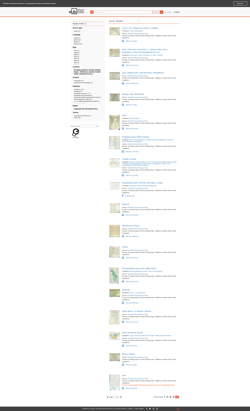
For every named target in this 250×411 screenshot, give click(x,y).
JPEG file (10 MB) (131, 41)
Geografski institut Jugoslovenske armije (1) (87, 97)
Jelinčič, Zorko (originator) (140, 165)
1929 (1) (76, 60)
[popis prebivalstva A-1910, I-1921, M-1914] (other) (146, 271)
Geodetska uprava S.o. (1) (82, 93)
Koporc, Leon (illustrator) (138, 293)
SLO (166, 12)
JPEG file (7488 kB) (131, 236)
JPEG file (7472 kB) (131, 322)
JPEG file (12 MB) (131, 105)
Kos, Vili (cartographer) (137, 140)
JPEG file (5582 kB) (131, 258)
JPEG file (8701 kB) (131, 281)
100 (177, 397)
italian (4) (77, 42)
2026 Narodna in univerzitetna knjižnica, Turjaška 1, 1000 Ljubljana (123, 408)
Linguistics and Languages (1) (83, 82)
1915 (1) (76, 58)
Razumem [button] (240, 3)
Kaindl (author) (134, 118)
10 (167, 397)
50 (173, 397)
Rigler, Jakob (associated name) (160, 335)
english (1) (77, 38)
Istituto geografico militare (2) (83, 99)
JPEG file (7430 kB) (131, 128)
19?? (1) (76, 50)
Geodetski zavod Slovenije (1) (83, 95)
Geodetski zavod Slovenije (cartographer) (143, 185)
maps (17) (77, 31)
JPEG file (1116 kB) (131, 175)
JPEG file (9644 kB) (131, 83)
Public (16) (77, 117)
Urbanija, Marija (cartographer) (155, 140)
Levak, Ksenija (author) (154, 162)
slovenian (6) (78, 44)
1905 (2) (76, 52)
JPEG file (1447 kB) (131, 151)
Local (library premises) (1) (82, 115)
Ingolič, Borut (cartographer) (152, 163)
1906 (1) (76, 54)
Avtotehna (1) (78, 91)
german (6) (77, 40)
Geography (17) (79, 80)
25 (170, 397)
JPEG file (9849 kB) (131, 303)
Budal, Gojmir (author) (170, 162)
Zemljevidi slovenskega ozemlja (137, 33)
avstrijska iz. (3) (79, 89)
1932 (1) (76, 62)
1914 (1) (76, 56)
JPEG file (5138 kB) (131, 215)
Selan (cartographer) (136, 31)
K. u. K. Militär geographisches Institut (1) (86, 101)
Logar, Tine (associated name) (139, 335)
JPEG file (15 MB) (131, 346)
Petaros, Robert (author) (138, 162)
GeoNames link (130, 196)
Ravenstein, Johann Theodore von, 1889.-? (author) (146, 55)
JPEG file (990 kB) (131, 388)
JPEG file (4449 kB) (131, 65)
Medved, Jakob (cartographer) (132, 163)
